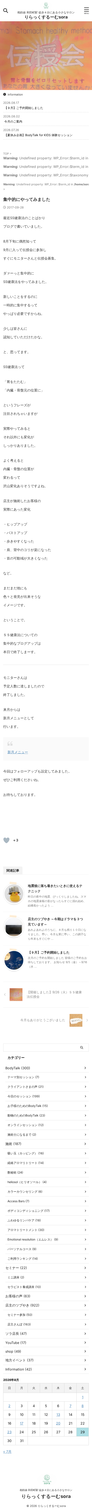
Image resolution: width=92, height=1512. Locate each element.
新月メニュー (17, 752)
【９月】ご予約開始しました (23, 108)
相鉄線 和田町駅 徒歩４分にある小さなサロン (46, 1490)
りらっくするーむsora (46, 17)
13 (58, 1414)
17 (21, 1423)
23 (9, 1432)
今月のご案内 (13, 121)
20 (58, 1423)
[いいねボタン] (6, 840)
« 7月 (7, 1451)
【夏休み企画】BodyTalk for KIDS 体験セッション (38, 135)
